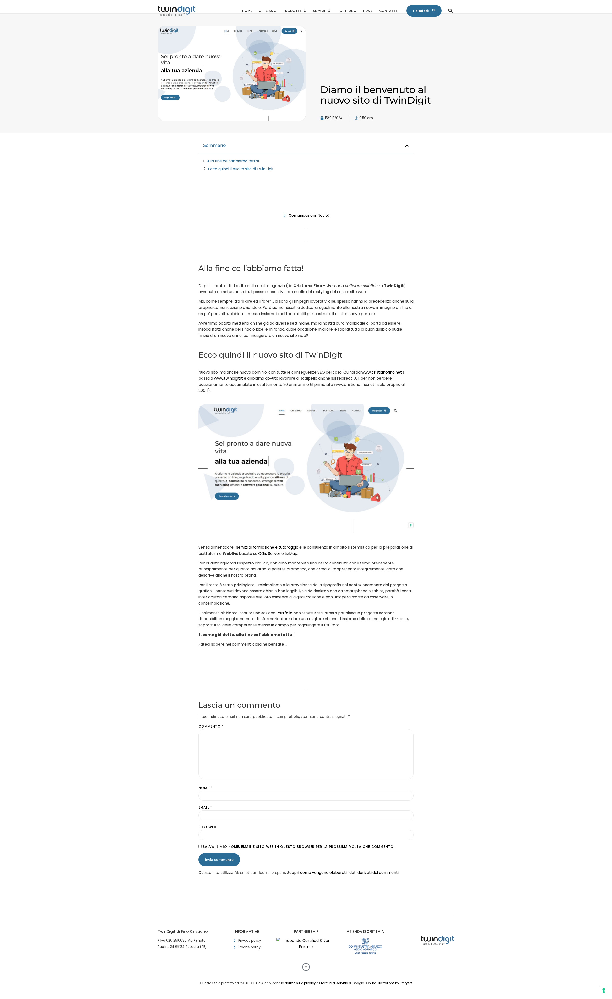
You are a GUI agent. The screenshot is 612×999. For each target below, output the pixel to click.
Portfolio (347, 10)
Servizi (319, 10)
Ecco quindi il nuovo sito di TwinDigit (241, 169)
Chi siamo (268, 10)
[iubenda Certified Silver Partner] (306, 946)
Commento (211, 726)
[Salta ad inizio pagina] (306, 967)
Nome (205, 787)
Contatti (388, 10)
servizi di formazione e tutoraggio (267, 547)
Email (205, 807)
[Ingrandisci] (404, 418)
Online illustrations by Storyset (389, 983)
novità (323, 215)
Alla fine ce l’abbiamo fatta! (233, 161)
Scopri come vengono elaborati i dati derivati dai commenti (343, 872)
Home (247, 10)
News (367, 10)
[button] (450, 11)
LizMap (291, 553)
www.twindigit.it (228, 378)
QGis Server (269, 553)
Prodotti (292, 10)
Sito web (207, 827)
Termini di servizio (334, 983)
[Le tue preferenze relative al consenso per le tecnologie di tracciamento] (603, 990)
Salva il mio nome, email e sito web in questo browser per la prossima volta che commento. (298, 846)
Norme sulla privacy (300, 983)
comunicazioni (302, 215)
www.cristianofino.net (381, 372)
